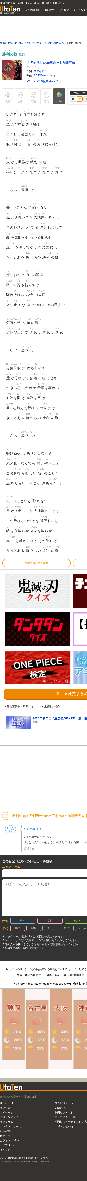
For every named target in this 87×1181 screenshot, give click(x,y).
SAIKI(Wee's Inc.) (44, 75)
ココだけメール (64, 1103)
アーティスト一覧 (65, 1117)
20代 (33, 928)
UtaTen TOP (7, 1103)
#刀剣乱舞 (43, 81)
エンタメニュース (10, 1126)
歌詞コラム (6, 1121)
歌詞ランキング (9, 1117)
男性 (22, 920)
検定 (66, 10)
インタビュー (8, 1150)
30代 (50, 928)
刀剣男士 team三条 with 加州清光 (52, 62)
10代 (17, 928)
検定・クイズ (8, 1135)
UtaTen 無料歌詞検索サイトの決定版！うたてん (24, 1158)
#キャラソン (56, 81)
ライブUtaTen (8, 1145)
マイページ (6, 1112)
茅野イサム (40, 71)
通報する (29, 848)
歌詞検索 (34, 10)
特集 (51, 10)
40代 (66, 928)
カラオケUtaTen (9, 1140)
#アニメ (32, 81)
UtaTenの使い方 (64, 1126)
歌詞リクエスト (64, 1112)
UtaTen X (60, 1107)
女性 (50, 920)
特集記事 (5, 1131)
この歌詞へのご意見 (36, 563)
